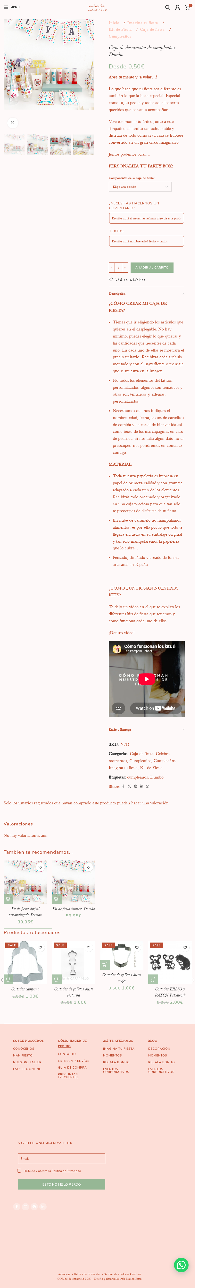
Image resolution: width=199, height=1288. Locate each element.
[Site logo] (98, 6)
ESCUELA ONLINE (27, 1069)
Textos (116, 231)
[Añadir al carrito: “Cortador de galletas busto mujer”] (105, 965)
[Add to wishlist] (40, 867)
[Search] (168, 7)
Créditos (135, 1274)
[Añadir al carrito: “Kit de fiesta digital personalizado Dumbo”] (8, 899)
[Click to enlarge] (12, 123)
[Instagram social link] (25, 1206)
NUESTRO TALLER (27, 1062)
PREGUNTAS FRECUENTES (68, 1075)
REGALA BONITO (116, 1062)
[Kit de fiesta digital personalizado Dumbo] (25, 882)
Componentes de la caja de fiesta (131, 178)
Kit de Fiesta (120, 29)
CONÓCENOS (23, 1049)
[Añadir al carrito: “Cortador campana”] (8, 979)
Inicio (114, 23)
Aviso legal (64, 1274)
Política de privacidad (87, 1274)
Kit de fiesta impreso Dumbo (73, 908)
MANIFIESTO (23, 1055)
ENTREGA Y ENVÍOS (74, 1061)
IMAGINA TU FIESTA (119, 1049)
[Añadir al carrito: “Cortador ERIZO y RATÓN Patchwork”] (153, 979)
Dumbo (157, 777)
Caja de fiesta (152, 29)
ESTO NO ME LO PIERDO (61, 1184)
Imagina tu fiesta (142, 23)
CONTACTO (67, 1054)
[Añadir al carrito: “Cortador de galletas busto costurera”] (57, 979)
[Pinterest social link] (136, 786)
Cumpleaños (120, 36)
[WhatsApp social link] (147, 786)
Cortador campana (25, 989)
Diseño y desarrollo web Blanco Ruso (118, 1279)
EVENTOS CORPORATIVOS (116, 1070)
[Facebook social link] (123, 786)
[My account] (178, 7)
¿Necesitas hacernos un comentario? (134, 205)
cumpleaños (137, 777)
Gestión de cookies (116, 1274)
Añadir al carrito (152, 268)
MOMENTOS (112, 1055)
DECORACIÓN (159, 1049)
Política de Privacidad (66, 1171)
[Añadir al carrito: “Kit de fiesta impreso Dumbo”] (57, 899)
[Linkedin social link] (142, 786)
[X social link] (129, 786)
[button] (8, 76)
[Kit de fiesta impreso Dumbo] (73, 882)
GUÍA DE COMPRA (72, 1068)
